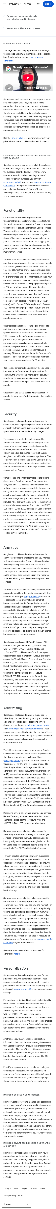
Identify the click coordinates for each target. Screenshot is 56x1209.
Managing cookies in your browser (23, 28)
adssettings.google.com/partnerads (23, 729)
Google (7, 1188)
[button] (4, 4)
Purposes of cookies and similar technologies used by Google (22, 17)
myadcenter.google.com (36, 725)
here (16, 954)
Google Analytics (31, 596)
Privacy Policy (17, 138)
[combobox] (16, 1204)
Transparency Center (13, 1195)
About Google (20, 1188)
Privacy (33, 1188)
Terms (42, 1188)
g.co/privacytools (11, 182)
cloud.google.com (12, 760)
